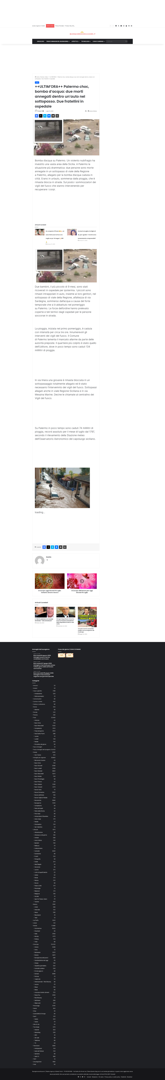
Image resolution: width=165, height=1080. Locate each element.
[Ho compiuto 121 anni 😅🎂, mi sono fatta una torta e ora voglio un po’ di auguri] (39, 232)
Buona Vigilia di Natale (41, 797)
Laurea (36, 736)
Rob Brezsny (38, 997)
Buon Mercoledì (39, 725)
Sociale (37, 896)
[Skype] (45, 116)
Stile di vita (36, 1024)
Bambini (37, 843)
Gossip (35, 752)
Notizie (42, 77)
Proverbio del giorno (40, 744)
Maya (36, 987)
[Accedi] (126, 26)
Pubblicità (123, 1077)
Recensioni (38, 915)
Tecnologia (85, 41)
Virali (36, 941)
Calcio (36, 1019)
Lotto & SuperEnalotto (41, 872)
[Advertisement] (82, 12)
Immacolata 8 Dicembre (41, 816)
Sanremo (37, 1053)
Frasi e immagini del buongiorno (57, 41)
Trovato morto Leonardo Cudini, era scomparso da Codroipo (86, 630)
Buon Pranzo (38, 781)
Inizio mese (38, 819)
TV (35, 1043)
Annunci (35, 685)
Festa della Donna (40, 811)
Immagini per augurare (39, 757)
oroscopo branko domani (42, 992)
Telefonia (37, 1040)
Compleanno (38, 728)
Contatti (113, 1074)
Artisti (36, 907)
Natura (36, 880)
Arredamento (38, 693)
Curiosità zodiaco (40, 968)
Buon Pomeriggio (39, 779)
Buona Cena (38, 789)
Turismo (37, 901)
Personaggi (36, 1005)
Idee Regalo (38, 864)
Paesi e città (38, 885)
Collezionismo (38, 848)
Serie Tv (37, 1056)
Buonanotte (38, 800)
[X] (118, 26)
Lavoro (37, 869)
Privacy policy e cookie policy (112, 1077)
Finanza (35, 715)
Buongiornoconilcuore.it (41, 957)
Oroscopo (40, 41)
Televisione (36, 1045)
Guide (36, 861)
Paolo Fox (37, 995)
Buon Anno (38, 723)
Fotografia (37, 859)
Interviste (37, 909)
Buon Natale (38, 776)
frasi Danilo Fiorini (40, 733)
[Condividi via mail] (53, 116)
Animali (37, 837)
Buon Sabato (38, 784)
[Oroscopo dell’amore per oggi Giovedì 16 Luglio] (82, 581)
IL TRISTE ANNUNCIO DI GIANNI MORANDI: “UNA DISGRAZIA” (44, 620)
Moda (36, 877)
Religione (37, 893)
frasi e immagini (37, 747)
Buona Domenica (39, 792)
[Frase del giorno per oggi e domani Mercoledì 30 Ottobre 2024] (69, 655)
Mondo (37, 936)
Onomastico (38, 824)
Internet (37, 1029)
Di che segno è (39, 971)
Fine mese (37, 813)
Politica (37, 939)
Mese (36, 989)
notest (35, 923)
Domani (37, 973)
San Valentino (38, 827)
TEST (34, 1059)
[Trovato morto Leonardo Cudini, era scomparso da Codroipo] (87, 617)
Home (37, 77)
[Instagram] (123, 26)
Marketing (37, 1032)
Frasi (34, 717)
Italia (46, 77)
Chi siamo (101, 1077)
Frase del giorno (39, 731)
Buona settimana (39, 795)
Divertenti (37, 931)
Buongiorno (38, 803)
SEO (36, 1035)
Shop (34, 1011)
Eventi (36, 856)
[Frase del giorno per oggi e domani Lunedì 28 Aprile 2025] (61, 655)
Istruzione (37, 867)
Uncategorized (37, 1061)
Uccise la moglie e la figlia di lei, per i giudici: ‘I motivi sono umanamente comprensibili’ (87, 234)
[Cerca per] (126, 41)
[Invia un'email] (43, 111)
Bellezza (37, 845)
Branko (37, 955)
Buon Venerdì (38, 787)
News (36, 912)
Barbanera (37, 952)
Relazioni (37, 891)
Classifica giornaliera (40, 965)
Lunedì (36, 739)
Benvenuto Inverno (40, 760)
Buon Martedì (38, 771)
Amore (36, 947)
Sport (34, 1016)
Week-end (37, 1003)
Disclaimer (129, 1077)
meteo (36, 875)
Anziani (35, 688)
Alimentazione (39, 832)
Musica (35, 904)
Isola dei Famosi (39, 1051)
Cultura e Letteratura (39, 704)
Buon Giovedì (38, 765)
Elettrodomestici (39, 696)
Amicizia (37, 720)
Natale (36, 741)
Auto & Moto (38, 840)
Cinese (36, 963)
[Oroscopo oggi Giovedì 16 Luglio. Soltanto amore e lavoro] (50, 581)
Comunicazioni (37, 699)
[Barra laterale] (131, 26)
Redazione (95, 1077)
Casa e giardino (98, 41)
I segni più (37, 979)
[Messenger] (49, 116)
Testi (36, 917)
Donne (35, 707)
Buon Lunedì (38, 768)
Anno (36, 949)
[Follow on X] (42, 111)
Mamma (37, 709)
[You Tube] (121, 26)
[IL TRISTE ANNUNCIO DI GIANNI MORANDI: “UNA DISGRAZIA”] (44, 612)
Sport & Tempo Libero (41, 899)
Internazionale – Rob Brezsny (43, 981)
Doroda (35, 712)
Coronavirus (38, 928)
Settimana (37, 1000)
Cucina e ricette (37, 701)
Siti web (37, 1037)
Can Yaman (38, 755)
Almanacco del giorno (41, 835)
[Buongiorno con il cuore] (82, 33)
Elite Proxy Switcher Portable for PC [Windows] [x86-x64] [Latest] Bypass (75, 26)
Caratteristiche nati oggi (41, 960)
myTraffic (36, 920)
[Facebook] (116, 26)
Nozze (36, 883)
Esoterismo (38, 853)
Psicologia (37, 888)
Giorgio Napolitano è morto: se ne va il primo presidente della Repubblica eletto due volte (65, 621)
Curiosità (37, 851)
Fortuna (37, 976)
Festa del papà (39, 808)
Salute (35, 1008)
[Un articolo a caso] (129, 26)
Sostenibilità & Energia (39, 1013)
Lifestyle (75, 41)
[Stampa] (57, 116)
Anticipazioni (38, 1048)
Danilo (39, 111)
